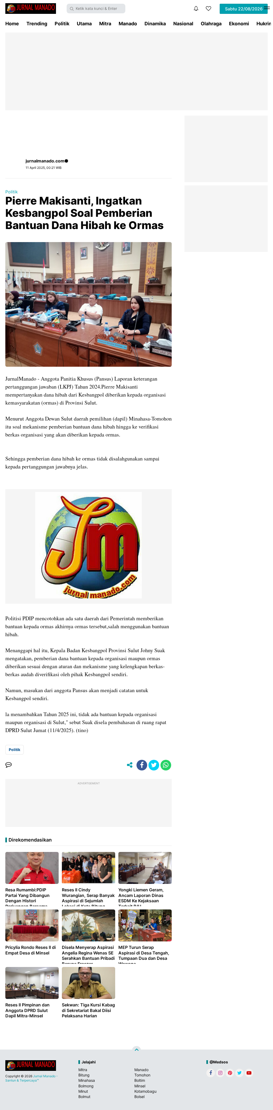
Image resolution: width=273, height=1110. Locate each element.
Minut (83, 1091)
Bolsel (139, 1096)
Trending (36, 23)
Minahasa (86, 1080)
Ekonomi (239, 23)
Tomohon (142, 1075)
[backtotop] (136, 1050)
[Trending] (208, 8)
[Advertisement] (136, 71)
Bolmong (86, 1086)
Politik (62, 23)
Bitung (84, 1075)
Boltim (139, 1080)
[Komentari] (8, 765)
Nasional (183, 23)
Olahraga (211, 23)
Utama (84, 23)
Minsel (139, 1086)
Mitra (105, 23)
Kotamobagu (145, 1091)
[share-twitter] (153, 765)
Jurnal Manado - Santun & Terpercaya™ (31, 1078)
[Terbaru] (196, 8)
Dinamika (155, 23)
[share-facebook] (141, 765)
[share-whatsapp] (165, 765)
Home (12, 23)
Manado (128, 23)
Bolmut (84, 1096)
